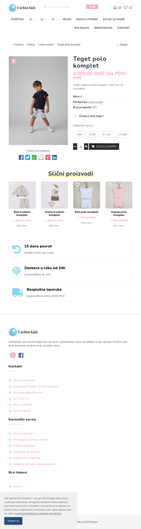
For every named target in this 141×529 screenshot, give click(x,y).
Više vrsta (21, 225)
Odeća (31, 44)
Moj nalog (81, 28)
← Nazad (122, 44)
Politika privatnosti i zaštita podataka (34, 464)
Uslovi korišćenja (22, 433)
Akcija (66, 19)
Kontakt (123, 28)
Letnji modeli (46, 44)
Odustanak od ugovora (26, 452)
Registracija (103, 28)
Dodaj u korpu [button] (105, 146)
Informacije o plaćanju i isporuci (31, 439)
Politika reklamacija (24, 445)
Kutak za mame (114, 19)
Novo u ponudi (87, 19)
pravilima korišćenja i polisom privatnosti (38, 513)
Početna (17, 19)
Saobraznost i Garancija (26, 458)
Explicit (94, 522)
